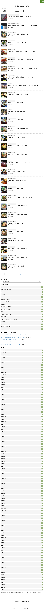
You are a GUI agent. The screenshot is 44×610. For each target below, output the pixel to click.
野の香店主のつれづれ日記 (22, 6)
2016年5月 (21, 463)
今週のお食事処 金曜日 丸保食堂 (16, 171)
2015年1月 (21, 503)
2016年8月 (21, 456)
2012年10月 (21, 569)
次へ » (21, 274)
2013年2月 (21, 560)
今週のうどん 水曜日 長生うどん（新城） (19, 128)
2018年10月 (21, 402)
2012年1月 (21, 589)
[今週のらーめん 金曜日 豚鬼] (4, 123)
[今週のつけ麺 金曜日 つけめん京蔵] (4, 183)
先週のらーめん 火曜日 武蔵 (15, 231)
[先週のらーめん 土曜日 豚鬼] (4, 243)
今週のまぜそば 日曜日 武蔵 (15, 223)
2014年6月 (21, 520)
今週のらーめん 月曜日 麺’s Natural (17, 214)
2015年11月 (21, 478)
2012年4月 (21, 582)
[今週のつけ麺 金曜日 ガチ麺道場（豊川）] (4, 260)
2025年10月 (21, 355)
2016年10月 (21, 451)
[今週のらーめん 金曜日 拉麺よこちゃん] (4, 37)
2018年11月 (21, 399)
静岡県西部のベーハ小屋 (21, 324)
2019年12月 (21, 372)
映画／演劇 (21, 316)
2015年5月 (21, 493)
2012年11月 (21, 567)
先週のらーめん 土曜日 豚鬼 (15, 240)
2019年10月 (21, 377)
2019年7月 (21, 384)
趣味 (21, 311)
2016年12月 (21, 446)
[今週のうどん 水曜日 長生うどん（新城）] (4, 131)
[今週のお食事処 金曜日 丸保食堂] (4, 174)
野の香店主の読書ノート (21, 326)
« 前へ (2, 274)
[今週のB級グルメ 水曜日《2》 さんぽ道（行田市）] (4, 63)
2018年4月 (21, 411)
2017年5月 (21, 434)
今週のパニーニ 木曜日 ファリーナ (17, 42)
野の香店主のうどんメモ (21, 299)
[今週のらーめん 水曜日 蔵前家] (4, 269)
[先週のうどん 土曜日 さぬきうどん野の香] (4, 97)
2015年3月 (21, 498)
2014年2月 (21, 530)
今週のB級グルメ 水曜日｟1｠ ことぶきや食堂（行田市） (22, 68)
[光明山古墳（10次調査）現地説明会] (4, 114)
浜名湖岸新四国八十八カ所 (21, 314)
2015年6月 (21, 490)
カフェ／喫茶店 (21, 296)
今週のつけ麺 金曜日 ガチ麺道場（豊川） (19, 257)
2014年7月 (21, 518)
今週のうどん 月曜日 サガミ (15, 102)
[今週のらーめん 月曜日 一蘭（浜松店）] (4, 149)
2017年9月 (21, 424)
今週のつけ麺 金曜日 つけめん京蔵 (17, 180)
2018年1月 (21, 414)
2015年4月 (21, 495)
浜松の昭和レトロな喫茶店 (21, 289)
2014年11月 (21, 508)
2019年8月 (21, 382)
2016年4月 (21, 466)
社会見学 (21, 304)
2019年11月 (21, 374)
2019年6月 (21, 387)
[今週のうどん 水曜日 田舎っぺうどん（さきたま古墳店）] (4, 54)
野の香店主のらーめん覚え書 (21, 309)
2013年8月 (21, 545)
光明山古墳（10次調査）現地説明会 (16, 111)
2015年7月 (21, 488)
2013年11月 (21, 537)
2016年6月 (21, 461)
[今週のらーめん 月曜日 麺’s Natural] (4, 217)
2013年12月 (21, 535)
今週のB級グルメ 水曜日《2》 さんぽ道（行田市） (21, 59)
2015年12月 (21, 476)
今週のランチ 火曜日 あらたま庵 (16, 137)
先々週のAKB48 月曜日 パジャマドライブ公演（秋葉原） (22, 25)
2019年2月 (21, 392)
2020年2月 (21, 367)
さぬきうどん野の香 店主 (23, 341)
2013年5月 (21, 552)
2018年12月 (21, 397)
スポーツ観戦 (21, 294)
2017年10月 (21, 421)
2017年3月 (21, 439)
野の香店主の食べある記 (21, 306)
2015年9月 (21, 483)
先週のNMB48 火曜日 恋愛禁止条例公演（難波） (20, 16)
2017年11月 (21, 419)
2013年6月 (21, 550)
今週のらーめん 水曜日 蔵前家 (16, 266)
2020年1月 (21, 369)
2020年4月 (21, 362)
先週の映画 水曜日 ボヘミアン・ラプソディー (20, 163)
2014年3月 (21, 527)
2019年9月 (21, 379)
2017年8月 (21, 426)
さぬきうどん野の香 (21, 301)
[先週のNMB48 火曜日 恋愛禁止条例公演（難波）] (4, 20)
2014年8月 (21, 515)
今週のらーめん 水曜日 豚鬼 (15, 188)
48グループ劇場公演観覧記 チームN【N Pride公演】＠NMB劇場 (13, 334)
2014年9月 (21, 513)
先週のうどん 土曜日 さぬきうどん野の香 (19, 94)
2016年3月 (21, 468)
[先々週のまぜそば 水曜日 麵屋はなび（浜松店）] (4, 200)
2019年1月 (21, 394)
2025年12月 (21, 350)
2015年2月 (21, 500)
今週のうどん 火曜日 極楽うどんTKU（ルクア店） (21, 77)
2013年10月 (21, 540)
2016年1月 (21, 473)
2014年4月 (21, 525)
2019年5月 (21, 389)
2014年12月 (21, 505)
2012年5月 (21, 579)
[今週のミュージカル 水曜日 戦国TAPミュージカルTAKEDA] (4, 88)
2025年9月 (21, 357)
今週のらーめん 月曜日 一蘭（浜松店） (18, 145)
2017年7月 (21, 429)
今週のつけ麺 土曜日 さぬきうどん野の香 (19, 248)
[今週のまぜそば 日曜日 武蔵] (4, 226)
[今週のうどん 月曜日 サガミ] (4, 106)
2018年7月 (21, 409)
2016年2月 (21, 471)
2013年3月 (21, 557)
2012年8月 (21, 574)
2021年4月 (21, 360)
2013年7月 (21, 547)
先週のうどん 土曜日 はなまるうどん (17, 154)
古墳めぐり (21, 321)
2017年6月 (21, 431)
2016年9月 (21, 453)
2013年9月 (21, 542)
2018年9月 (21, 404)
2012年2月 (21, 587)
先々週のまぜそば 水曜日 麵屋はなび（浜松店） (20, 197)
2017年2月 (21, 441)
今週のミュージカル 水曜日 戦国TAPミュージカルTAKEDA (23, 85)
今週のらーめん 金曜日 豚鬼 (15, 120)
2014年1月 (21, 532)
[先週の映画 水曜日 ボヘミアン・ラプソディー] (4, 166)
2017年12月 (21, 416)
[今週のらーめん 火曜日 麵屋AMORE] (4, 209)
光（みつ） (20, 339)
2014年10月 (21, 510)
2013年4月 (21, 555)
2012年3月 (21, 584)
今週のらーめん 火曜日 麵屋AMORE (17, 205)
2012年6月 (21, 577)
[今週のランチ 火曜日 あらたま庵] (4, 140)
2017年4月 (21, 436)
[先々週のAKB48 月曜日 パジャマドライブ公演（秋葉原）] (4, 28)
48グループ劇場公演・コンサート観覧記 (21, 319)
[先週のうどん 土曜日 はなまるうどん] (4, 157)
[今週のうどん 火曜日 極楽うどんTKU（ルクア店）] (4, 80)
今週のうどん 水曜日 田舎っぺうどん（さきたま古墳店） (22, 51)
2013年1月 (21, 562)
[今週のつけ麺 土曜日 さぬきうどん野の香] (4, 252)
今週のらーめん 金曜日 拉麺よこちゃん (18, 34)
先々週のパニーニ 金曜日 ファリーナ (8, 339)
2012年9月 (21, 572)
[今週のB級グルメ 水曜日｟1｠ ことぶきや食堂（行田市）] (4, 71)
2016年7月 (21, 458)
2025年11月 (21, 352)
